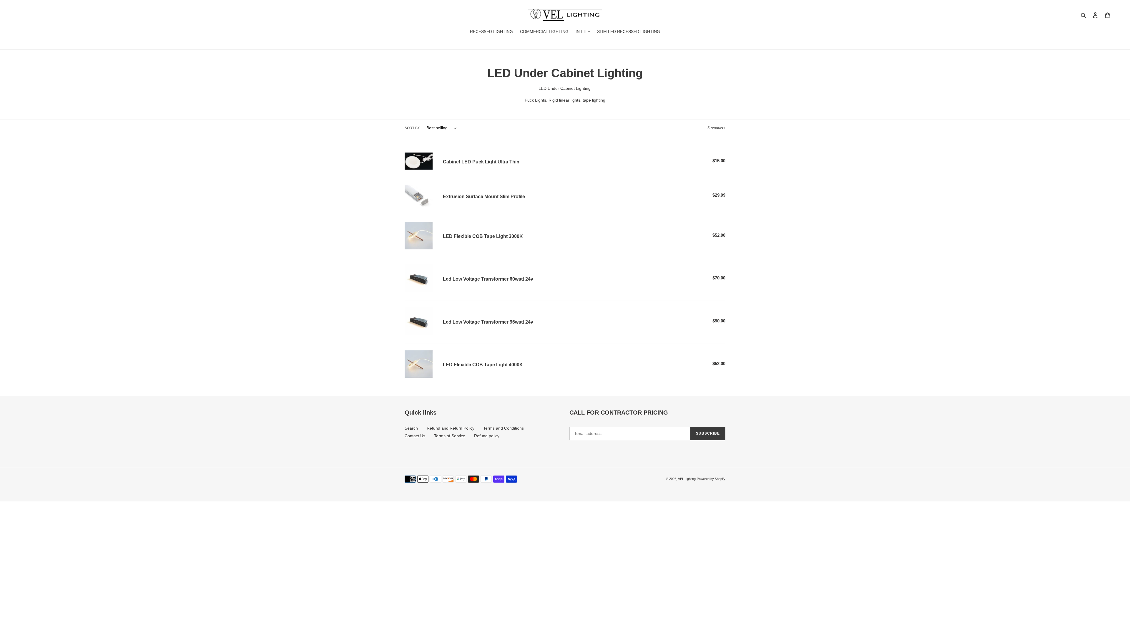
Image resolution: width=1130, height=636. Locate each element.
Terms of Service (449, 435)
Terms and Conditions (503, 428)
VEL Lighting (687, 479)
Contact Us (415, 435)
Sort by (412, 128)
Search (411, 428)
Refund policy (486, 435)
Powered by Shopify (711, 479)
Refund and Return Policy (450, 428)
